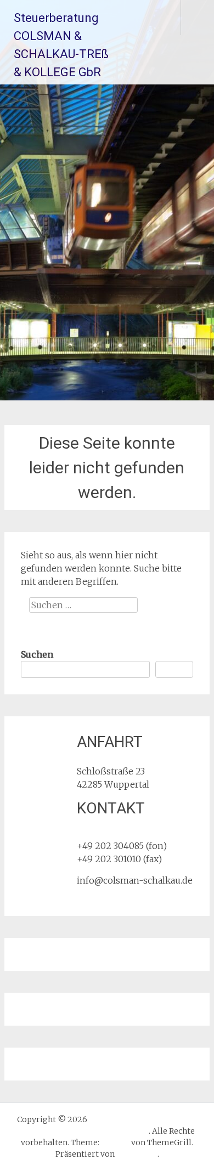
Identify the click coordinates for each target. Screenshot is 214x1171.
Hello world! (46, 811)
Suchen (37, 654)
